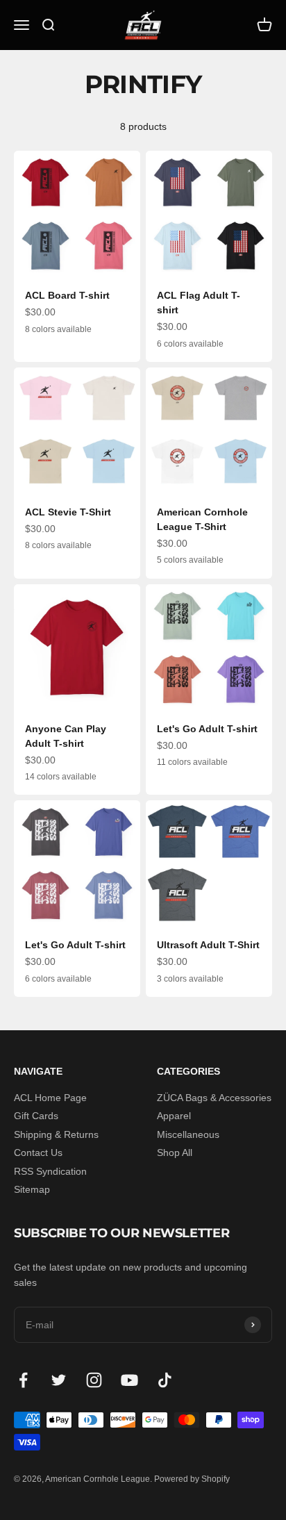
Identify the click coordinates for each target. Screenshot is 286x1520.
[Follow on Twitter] (58, 1380)
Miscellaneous (188, 1134)
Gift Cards (36, 1115)
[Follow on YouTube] (129, 1380)
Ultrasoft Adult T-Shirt (208, 944)
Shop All (174, 1152)
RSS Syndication (50, 1171)
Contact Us (38, 1152)
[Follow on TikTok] (164, 1380)
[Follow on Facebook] (23, 1380)
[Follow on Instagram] (94, 1380)
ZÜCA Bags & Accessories (214, 1097)
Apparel (174, 1115)
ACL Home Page (50, 1097)
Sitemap (32, 1189)
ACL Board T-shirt (67, 295)
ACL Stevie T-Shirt (68, 512)
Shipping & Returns (56, 1134)
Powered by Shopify (192, 1479)
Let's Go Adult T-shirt (207, 728)
